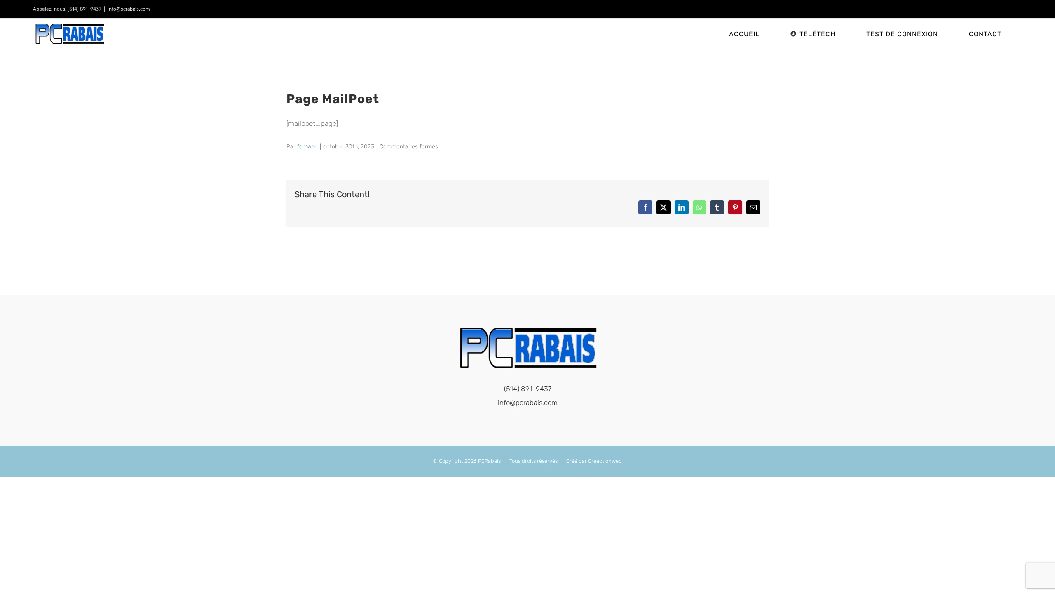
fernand (307, 146)
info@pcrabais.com (129, 9)
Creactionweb (605, 461)
